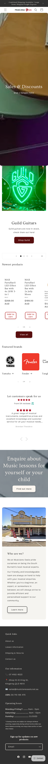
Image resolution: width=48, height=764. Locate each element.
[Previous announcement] (5, 3)
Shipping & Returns (14, 653)
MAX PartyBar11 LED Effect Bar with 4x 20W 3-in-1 (10, 287)
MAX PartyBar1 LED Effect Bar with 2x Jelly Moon (30, 287)
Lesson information (14, 647)
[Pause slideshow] (43, 256)
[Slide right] (30, 327)
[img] (24, 400)
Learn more (17, 609)
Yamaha (6, 373)
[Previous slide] (16, 256)
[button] (5, 10)
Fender (25, 373)
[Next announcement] (43, 3)
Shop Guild (24, 240)
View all (24, 334)
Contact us (10, 659)
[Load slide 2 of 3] (24, 256)
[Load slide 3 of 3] (27, 256)
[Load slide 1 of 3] (20, 256)
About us (9, 641)
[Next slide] (32, 256)
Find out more (24, 489)
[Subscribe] (39, 747)
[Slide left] (18, 327)
